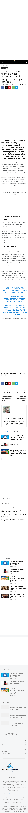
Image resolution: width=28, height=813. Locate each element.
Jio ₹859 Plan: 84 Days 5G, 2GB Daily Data (17, 444)
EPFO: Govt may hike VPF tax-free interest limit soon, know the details (15, 299)
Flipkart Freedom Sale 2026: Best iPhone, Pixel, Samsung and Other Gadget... (17, 579)
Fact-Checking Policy (18, 801)
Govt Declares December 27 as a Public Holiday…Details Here (17, 723)
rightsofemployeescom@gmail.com (16, 793)
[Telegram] (16, 87)
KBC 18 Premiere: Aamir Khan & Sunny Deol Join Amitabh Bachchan (12, 520)
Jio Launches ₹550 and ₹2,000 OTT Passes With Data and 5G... (17, 563)
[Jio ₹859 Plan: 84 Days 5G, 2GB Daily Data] (5, 444)
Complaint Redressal (18, 804)
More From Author (16, 431)
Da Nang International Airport (12, 373)
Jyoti (4, 84)
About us (8, 797)
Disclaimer (21, 799)
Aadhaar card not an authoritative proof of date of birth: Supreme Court (15, 290)
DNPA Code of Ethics (8, 801)
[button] (2, 62)
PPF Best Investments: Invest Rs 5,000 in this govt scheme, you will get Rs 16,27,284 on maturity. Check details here (15, 310)
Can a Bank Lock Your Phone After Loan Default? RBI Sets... (18, 588)
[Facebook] (2, 87)
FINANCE (7, 65)
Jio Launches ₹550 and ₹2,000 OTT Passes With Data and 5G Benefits (17, 437)
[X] (6, 87)
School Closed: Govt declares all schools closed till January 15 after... (18, 715)
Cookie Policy (6, 799)
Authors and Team (15, 797)
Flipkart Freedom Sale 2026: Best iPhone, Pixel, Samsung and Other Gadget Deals (18, 452)
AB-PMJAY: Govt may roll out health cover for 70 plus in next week (6, 396)
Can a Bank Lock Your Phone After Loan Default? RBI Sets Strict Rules (13, 515)
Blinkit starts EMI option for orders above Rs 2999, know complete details (21, 396)
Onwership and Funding (10, 802)
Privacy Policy (19, 802)
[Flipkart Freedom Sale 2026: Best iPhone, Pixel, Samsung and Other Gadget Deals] (5, 452)
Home (2, 65)
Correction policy (14, 799)
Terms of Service (8, 804)
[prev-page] (2, 459)
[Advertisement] (14, 16)
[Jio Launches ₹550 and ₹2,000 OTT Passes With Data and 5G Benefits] (5, 437)
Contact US (22, 797)
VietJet (3, 375)
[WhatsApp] (13, 87)
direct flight (22, 373)
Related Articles (5, 431)
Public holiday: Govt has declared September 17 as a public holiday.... (18, 707)
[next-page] (5, 459)
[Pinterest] (9, 87)
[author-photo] (14, 409)
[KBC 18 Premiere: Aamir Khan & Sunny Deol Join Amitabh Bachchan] (5, 596)
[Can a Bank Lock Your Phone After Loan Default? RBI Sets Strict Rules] (5, 588)
